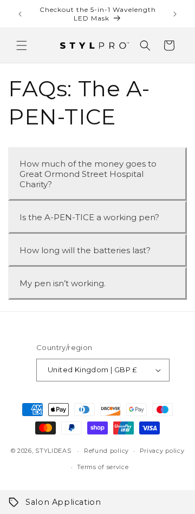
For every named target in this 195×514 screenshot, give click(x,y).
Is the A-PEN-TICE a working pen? (89, 217)
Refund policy (106, 450)
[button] (22, 45)
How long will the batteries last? (85, 250)
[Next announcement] (175, 14)
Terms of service (102, 467)
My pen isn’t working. (63, 283)
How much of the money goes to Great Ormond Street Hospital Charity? (88, 174)
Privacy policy (162, 450)
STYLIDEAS (53, 450)
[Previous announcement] (20, 14)
